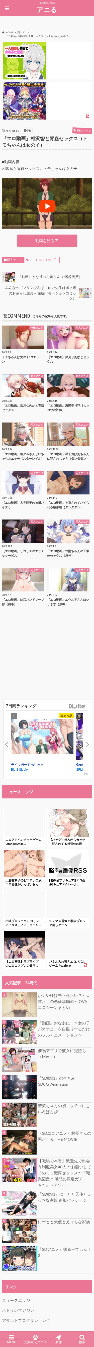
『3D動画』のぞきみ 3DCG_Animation (56, 1081)
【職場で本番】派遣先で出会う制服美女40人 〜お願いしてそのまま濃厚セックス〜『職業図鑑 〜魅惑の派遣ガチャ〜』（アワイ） (64, 1172)
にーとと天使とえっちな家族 (64, 1221)
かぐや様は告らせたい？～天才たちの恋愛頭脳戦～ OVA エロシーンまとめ (64, 1001)
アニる (47, 10)
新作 (58, 1342)
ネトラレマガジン (18, 1310)
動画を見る (44, 240)
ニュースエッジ (16, 1300)
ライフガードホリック (27, 764)
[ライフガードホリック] (42, 737)
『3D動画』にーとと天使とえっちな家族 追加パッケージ (64, 1197)
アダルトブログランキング (26, 1320)
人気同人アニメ (35, 1342)
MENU (11, 1342)
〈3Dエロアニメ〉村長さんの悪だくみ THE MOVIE (64, 1136)
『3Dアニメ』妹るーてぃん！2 (64, 1252)
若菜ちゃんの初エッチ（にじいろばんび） (64, 1108)
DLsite (77, 706)
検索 (82, 1342)
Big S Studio (19, 769)
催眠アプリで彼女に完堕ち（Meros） (62, 1053)
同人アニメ (14, 260)
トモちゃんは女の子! (44, 260)
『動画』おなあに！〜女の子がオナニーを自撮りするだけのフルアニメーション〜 (64, 1028)
